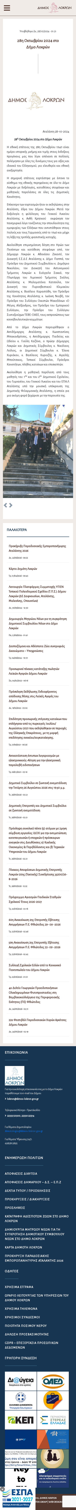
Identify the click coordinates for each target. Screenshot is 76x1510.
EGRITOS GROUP (39, 1461)
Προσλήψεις (15, 1167)
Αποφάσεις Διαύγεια (21, 1132)
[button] (5, 465)
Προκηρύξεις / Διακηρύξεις (27, 1158)
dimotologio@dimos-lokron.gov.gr (24, 1090)
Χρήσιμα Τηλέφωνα (21, 1268)
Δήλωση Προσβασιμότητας (27, 1293)
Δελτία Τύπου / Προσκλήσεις (27, 1150)
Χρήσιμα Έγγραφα (19, 1246)
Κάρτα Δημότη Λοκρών (23, 1206)
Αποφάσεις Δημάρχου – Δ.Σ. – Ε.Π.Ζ (33, 1141)
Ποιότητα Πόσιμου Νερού (26, 1285)
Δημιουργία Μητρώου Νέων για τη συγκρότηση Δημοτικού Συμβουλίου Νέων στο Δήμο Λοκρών (35, 1193)
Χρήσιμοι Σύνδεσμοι (22, 1276)
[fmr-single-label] (21, 1340)
